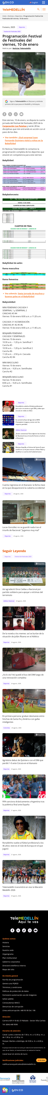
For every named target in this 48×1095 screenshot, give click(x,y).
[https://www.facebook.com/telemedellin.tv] (12, 930)
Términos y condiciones (12, 987)
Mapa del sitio (8, 969)
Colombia (6, 728)
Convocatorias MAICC (11, 1003)
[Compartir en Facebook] (4, 114)
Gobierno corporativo (11, 962)
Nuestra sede (8, 950)
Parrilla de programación (12, 979)
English (35, 2)
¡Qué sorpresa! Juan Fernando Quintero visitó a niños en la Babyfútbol (24, 140)
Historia (5, 942)
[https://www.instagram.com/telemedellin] (30, 930)
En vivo (42, 1060)
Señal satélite (8, 999)
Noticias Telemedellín (22, 48)
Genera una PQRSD (10, 983)
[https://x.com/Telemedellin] (18, 930)
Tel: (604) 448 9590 (10, 1024)
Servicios (6, 946)
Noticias (11, 16)
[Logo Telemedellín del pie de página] (24, 919)
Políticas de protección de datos (15, 991)
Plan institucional (9, 958)
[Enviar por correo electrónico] (21, 114)
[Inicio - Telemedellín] (13, 9)
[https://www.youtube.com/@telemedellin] (36, 930)
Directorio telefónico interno (14, 965)
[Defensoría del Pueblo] (18, 1079)
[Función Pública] (33, 1079)
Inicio (4, 16)
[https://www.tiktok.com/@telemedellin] (24, 930)
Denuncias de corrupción (12, 1006)
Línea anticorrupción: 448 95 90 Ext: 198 (18, 1010)
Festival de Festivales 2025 (12, 31)
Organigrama (7, 954)
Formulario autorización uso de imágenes (19, 995)
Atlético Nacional (21, 430)
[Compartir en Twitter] (10, 114)
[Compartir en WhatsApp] (16, 114)
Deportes (18, 16)
